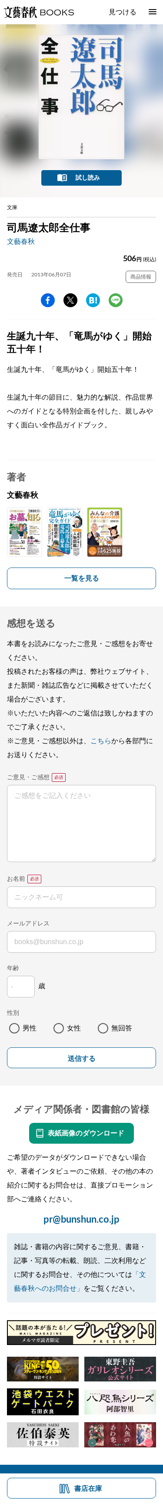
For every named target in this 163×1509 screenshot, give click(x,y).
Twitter (70, 300)
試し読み (88, 178)
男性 (30, 1028)
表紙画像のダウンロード (86, 1133)
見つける (122, 12)
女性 (74, 1028)
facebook (48, 300)
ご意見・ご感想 (28, 777)
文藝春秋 (21, 241)
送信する (82, 1058)
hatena (93, 300)
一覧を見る (81, 578)
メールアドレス (28, 924)
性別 (13, 1013)
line (116, 300)
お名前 (16, 879)
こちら (100, 741)
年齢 (13, 968)
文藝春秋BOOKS (38, 12)
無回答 (121, 1028)
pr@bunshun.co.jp (81, 1219)
